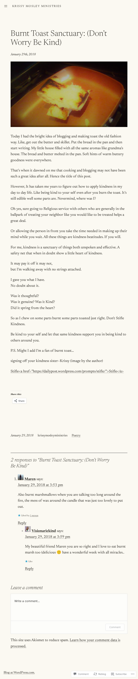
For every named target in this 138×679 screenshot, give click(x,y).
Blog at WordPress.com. (19, 672)
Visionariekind (44, 531)
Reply (22, 523)
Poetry (76, 435)
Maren (30, 479)
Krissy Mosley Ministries (37, 6)
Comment (115, 627)
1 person (34, 516)
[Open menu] (6, 6)
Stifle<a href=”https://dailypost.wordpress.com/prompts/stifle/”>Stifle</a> (67, 371)
